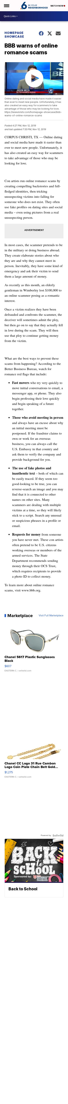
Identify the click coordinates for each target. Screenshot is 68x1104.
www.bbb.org (31, 590)
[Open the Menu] (6, 5)
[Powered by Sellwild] (58, 835)
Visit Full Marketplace (51, 615)
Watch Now (57, 6)
